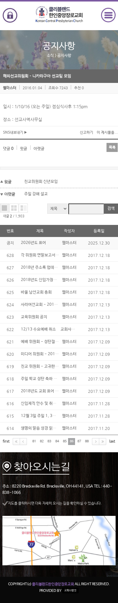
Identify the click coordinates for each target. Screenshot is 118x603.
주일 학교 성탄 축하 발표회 (42, 379)
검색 (111, 208)
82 (42, 441)
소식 (50, 55)
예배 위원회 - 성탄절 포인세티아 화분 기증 (55, 341)
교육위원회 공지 (34, 317)
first (6, 441)
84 (57, 441)
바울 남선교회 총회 (36, 292)
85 (65, 441)
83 (49, 441)
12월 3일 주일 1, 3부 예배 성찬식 (48, 416)
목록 (112, 147)
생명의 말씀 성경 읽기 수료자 (44, 428)
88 (87, 441)
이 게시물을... (107, 133)
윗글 (23, 149)
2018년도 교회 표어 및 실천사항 (47, 391)
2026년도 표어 (33, 243)
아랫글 (39, 149)
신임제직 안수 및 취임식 (40, 403)
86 (72, 441)
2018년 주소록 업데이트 (41, 267)
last (112, 441)
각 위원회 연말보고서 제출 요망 (46, 255)
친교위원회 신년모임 (41, 181)
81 (34, 441)
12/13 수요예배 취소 (38, 329)
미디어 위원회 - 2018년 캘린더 (47, 354)
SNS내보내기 (13, 133)
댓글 (8, 149)
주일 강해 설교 (36, 194)
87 (79, 441)
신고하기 (86, 133)
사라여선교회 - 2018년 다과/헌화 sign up (56, 304)
